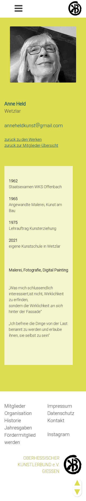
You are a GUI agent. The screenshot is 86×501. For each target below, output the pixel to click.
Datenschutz (60, 413)
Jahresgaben (18, 428)
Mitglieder (15, 406)
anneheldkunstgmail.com (33, 126)
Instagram (58, 434)
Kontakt (55, 421)
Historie (12, 421)
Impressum (59, 406)
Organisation (18, 413)
